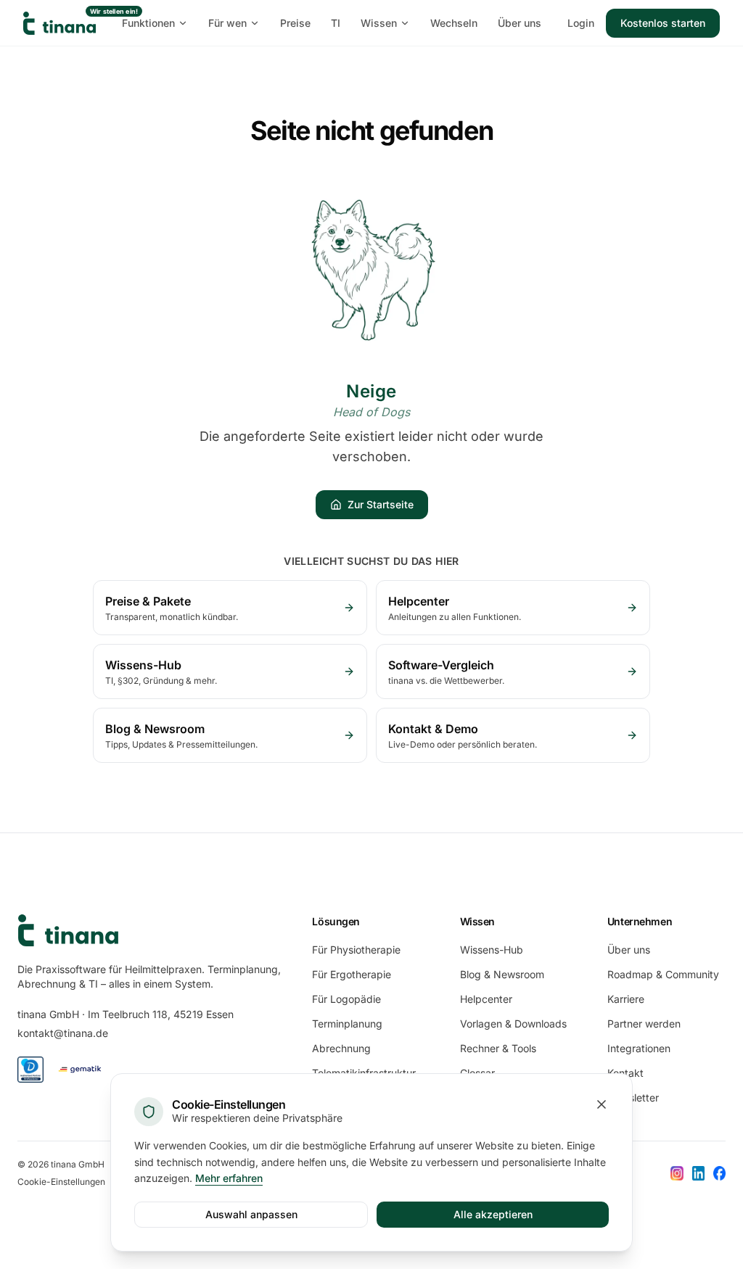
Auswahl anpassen (251, 1214)
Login (580, 23)
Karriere (625, 999)
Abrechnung (341, 1048)
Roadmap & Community (663, 974)
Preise (295, 23)
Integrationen (638, 1048)
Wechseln (453, 23)
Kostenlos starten (662, 23)
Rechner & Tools (498, 1048)
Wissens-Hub (491, 949)
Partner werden (644, 1023)
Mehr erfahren (229, 1178)
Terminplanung (347, 1023)
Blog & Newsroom (502, 974)
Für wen (227, 23)
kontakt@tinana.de (62, 1033)
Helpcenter (486, 999)
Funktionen (148, 23)
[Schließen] (601, 1104)
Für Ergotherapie (351, 974)
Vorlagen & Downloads (513, 1023)
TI (335, 23)
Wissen (379, 23)
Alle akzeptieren (493, 1214)
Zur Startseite (381, 504)
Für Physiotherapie (356, 949)
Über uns (519, 23)
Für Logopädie (346, 999)
